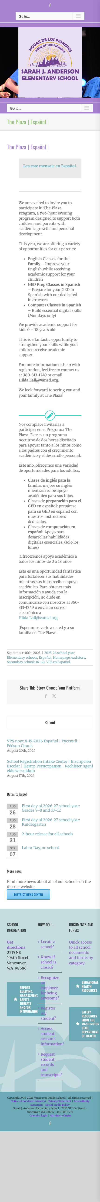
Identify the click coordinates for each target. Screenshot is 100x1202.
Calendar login (38, 1115)
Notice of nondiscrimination (28, 1101)
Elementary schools (22, 657)
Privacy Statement (59, 1101)
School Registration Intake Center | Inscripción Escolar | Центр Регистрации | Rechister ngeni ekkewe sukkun (50, 766)
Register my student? (48, 1013)
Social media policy (57, 1104)
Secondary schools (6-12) (26, 662)
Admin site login (60, 1115)
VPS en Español (58, 662)
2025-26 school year (59, 653)
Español (45, 657)
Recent (50, 722)
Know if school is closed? (48, 962)
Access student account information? (50, 1036)
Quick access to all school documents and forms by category (81, 952)
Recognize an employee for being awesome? (50, 987)
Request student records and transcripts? (50, 1064)
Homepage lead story (69, 657)
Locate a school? (48, 944)
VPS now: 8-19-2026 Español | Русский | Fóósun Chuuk (43, 743)
